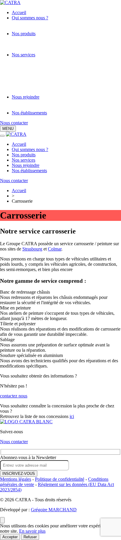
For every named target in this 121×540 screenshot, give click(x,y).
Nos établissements (29, 112)
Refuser (30, 537)
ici (72, 416)
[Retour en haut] (2, 520)
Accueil (19, 12)
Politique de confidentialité (59, 479)
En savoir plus (32, 531)
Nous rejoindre (25, 96)
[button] (8, 129)
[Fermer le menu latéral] (2, 136)
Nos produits (24, 33)
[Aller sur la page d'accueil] (26, 421)
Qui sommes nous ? (30, 17)
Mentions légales (15, 479)
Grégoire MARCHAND (54, 509)
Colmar (54, 248)
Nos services (23, 54)
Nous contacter (14, 122)
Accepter (10, 537)
